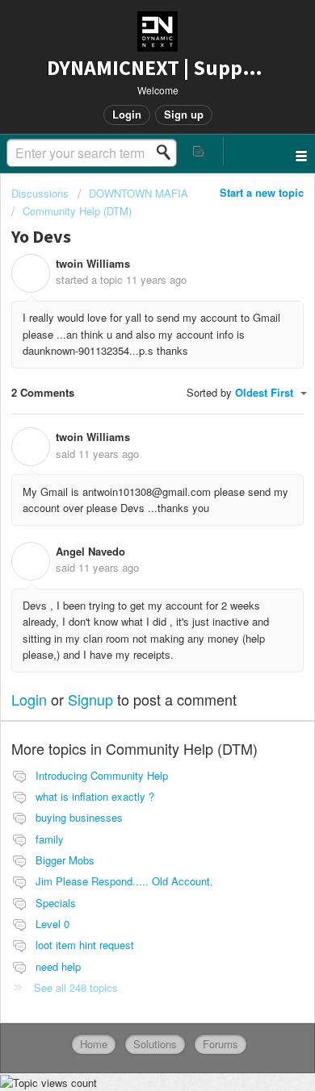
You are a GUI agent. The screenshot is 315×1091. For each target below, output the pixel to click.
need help (58, 966)
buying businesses (79, 817)
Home (93, 1043)
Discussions (40, 193)
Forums (220, 1043)
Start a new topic (262, 192)
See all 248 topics (76, 987)
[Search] (168, 152)
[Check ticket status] (199, 151)
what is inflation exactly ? (95, 796)
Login (29, 699)
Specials (56, 902)
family (50, 839)
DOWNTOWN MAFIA (138, 193)
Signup (90, 699)
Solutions (155, 1043)
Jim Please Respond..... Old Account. (124, 881)
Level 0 (52, 923)
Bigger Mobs (65, 860)
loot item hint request (85, 944)
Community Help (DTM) (77, 211)
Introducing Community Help (102, 775)
